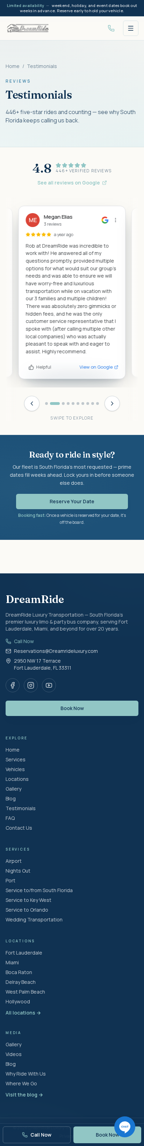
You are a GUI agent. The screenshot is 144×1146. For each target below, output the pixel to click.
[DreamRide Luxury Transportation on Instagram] (31, 685)
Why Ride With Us (26, 1073)
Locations (17, 779)
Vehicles (15, 769)
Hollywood (18, 1001)
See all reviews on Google (68, 182)
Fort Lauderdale (24, 952)
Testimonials (21, 808)
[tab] (46, 403)
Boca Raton (19, 972)
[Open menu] (130, 28)
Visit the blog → (24, 1094)
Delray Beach (21, 982)
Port (10, 880)
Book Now (72, 708)
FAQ (10, 818)
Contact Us (19, 827)
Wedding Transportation (34, 919)
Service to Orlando (27, 909)
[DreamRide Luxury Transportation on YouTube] (49, 685)
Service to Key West (28, 900)
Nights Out (18, 870)
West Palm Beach (25, 991)
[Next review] (112, 403)
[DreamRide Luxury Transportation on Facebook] (13, 685)
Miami (12, 962)
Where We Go (21, 1083)
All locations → (23, 1012)
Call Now (24, 641)
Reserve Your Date (72, 501)
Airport (14, 861)
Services (16, 759)
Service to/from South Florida (39, 890)
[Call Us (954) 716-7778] (111, 28)
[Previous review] (31, 403)
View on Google (96, 367)
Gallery (13, 788)
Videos (14, 1054)
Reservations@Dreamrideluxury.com (56, 651)
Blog (11, 798)
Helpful (43, 367)
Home (13, 66)
